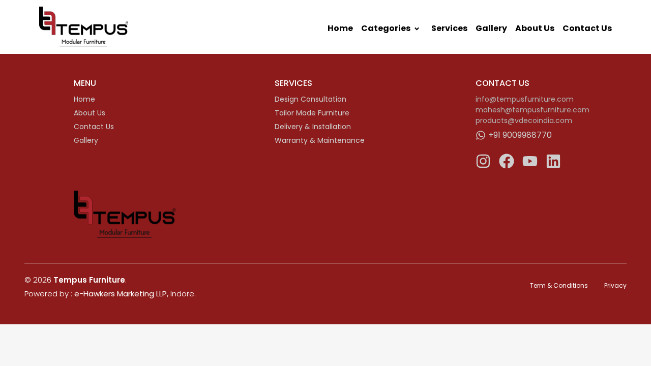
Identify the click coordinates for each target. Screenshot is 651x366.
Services (449, 28)
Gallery (491, 28)
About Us (534, 28)
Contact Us (587, 28)
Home (340, 28)
